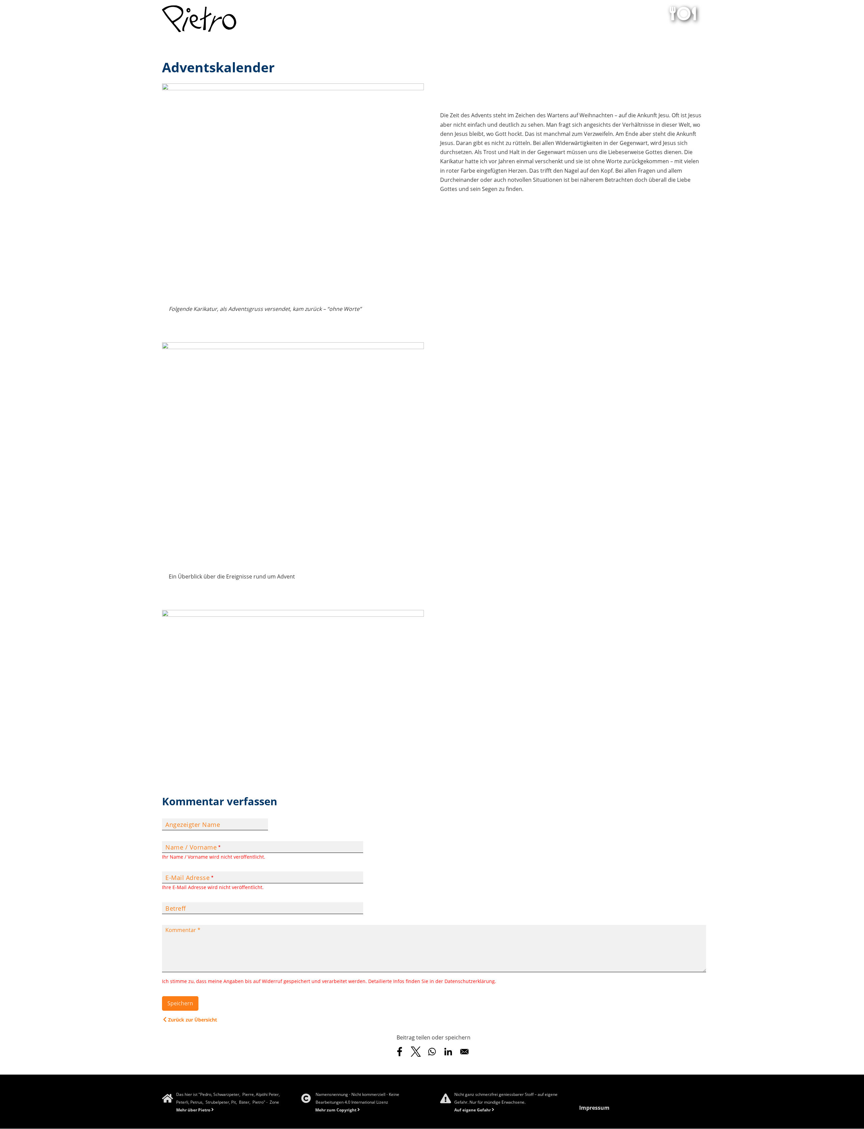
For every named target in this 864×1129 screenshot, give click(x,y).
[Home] (199, 18)
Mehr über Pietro (193, 1110)
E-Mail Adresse (187, 878)
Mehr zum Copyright (335, 1110)
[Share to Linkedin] (448, 1051)
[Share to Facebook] (399, 1051)
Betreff (175, 908)
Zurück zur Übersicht (192, 1019)
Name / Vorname (191, 847)
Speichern (180, 1003)
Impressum (594, 1107)
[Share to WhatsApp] (432, 1051)
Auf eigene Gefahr (472, 1110)
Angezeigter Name (192, 824)
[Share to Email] (464, 1051)
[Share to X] (416, 1051)
